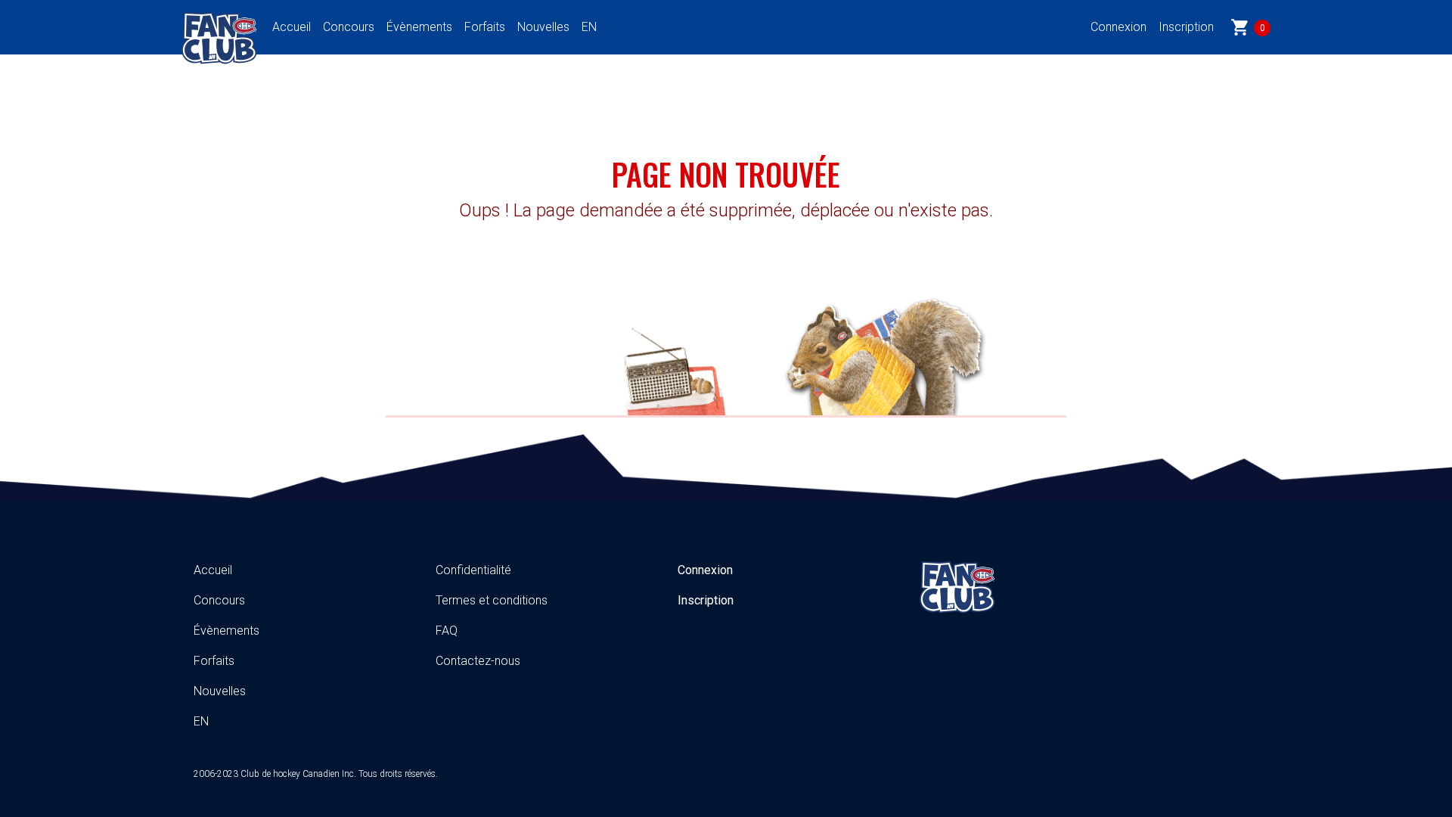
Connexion (1118, 27)
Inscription (1186, 27)
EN (589, 27)
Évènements (419, 27)
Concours (348, 27)
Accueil (291, 27)
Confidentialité (473, 570)
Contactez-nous (478, 661)
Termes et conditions (492, 600)
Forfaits (484, 27)
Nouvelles (543, 27)
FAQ (447, 630)
